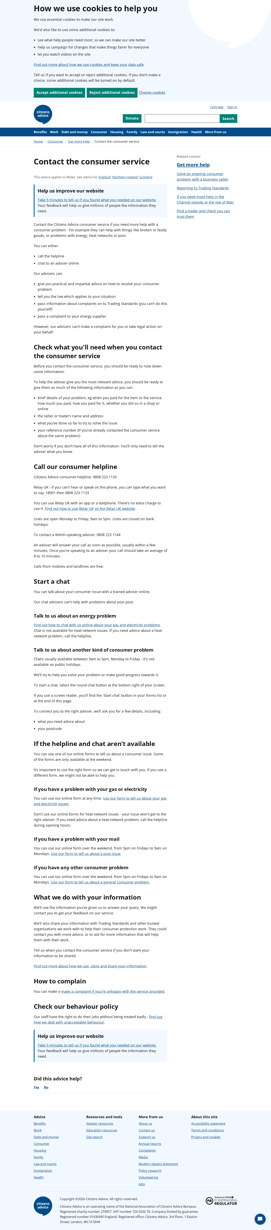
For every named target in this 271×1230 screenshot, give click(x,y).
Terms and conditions (207, 1130)
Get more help (79, 141)
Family (132, 132)
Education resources (101, 1130)
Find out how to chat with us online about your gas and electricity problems (97, 625)
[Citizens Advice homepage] (44, 1206)
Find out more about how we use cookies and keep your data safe (89, 64)
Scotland (145, 177)
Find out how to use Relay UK (69, 508)
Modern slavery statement (158, 1164)
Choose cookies (152, 92)
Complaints (147, 1150)
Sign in (232, 107)
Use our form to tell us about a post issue (85, 853)
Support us (147, 1137)
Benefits (40, 132)
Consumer (99, 132)
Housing (116, 132)
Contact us (147, 1130)
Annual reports (150, 1144)
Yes (36, 1087)
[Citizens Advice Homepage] (44, 114)
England (105, 177)
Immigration (178, 132)
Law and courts (152, 132)
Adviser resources (99, 1123)
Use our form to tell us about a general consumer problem (100, 882)
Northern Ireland (125, 177)
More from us (215, 132)
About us (145, 1123)
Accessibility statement (208, 1123)
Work (54, 132)
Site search (94, 1137)
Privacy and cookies (206, 1137)
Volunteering (148, 1177)
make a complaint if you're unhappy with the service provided (112, 991)
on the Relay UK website (115, 508)
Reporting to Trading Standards (203, 188)
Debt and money (75, 132)
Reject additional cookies (112, 92)
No (46, 1087)
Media (143, 1157)
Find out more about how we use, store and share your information (90, 966)
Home (38, 141)
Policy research (150, 1170)
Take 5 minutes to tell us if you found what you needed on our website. (97, 199)
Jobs (142, 1184)
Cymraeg (216, 107)
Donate (132, 118)
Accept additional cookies (59, 92)
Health (196, 132)
